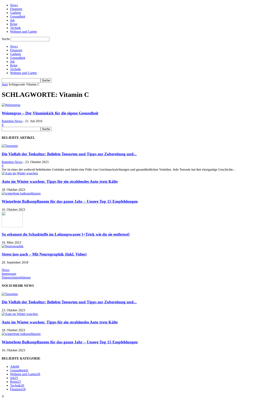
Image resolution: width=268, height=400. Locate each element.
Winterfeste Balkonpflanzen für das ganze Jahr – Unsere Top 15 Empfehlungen (70, 201)
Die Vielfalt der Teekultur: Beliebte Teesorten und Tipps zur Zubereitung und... (69, 154)
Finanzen (16, 9)
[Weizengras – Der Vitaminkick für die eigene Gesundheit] (11, 105)
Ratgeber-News (12, 121)
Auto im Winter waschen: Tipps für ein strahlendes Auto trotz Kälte (60, 181)
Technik (15, 28)
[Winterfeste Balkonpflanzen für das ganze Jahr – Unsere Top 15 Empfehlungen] (21, 193)
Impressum (9, 273)
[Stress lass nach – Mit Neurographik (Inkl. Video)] (12, 246)
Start (5, 84)
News (14, 5)
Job (12, 20)
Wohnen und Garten (23, 31)
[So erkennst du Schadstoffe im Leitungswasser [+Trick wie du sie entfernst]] (12, 226)
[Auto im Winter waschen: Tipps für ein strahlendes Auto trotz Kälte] (20, 173)
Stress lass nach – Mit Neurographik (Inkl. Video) (44, 254)
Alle (14, 366)
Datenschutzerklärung (16, 277)
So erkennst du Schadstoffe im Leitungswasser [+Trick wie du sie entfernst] (65, 234)
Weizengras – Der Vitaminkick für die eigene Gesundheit (50, 113)
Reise (13, 24)
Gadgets (15, 12)
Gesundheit (17, 16)
